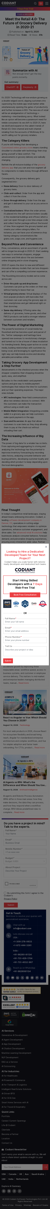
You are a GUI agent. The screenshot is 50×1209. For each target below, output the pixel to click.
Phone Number (13, 637)
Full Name (10, 619)
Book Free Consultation (25, 595)
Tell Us (8, 646)
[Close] (46, 546)
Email (8, 628)
